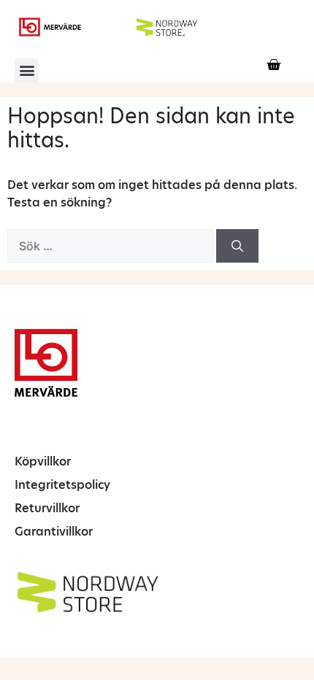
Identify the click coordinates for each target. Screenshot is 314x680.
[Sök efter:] (111, 246)
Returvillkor (47, 508)
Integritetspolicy (62, 484)
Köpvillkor (43, 461)
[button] (27, 70)
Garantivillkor (54, 531)
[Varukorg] (273, 64)
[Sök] (237, 246)
